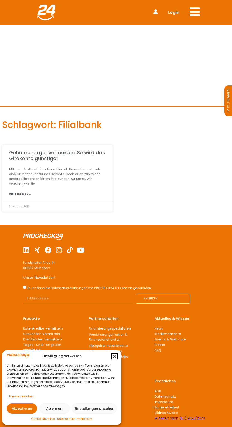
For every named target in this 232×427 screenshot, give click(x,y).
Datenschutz (66, 419)
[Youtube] (80, 250)
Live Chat (228, 100)
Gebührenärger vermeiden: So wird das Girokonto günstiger (57, 155)
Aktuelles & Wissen (172, 318)
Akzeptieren (22, 408)
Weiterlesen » (20, 194)
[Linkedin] (26, 250)
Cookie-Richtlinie (43, 419)
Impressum (85, 419)
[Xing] (37, 250)
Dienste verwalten (21, 396)
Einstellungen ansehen (94, 408)
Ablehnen (54, 408)
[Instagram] (58, 250)
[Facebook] (48, 250)
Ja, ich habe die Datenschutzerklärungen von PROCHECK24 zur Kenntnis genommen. (89, 288)
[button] (114, 356)
